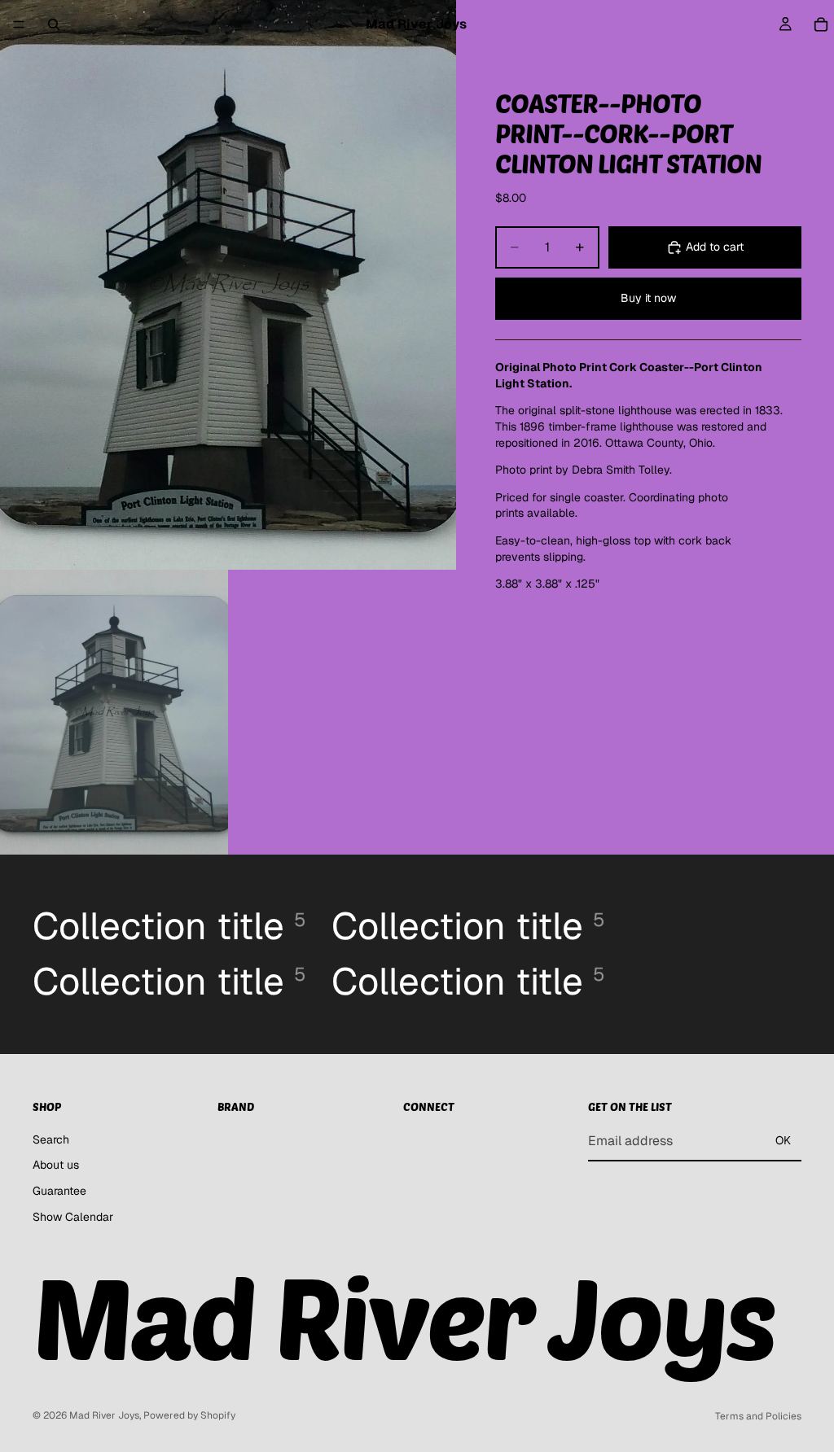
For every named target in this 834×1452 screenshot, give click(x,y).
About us (56, 1165)
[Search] (54, 24)
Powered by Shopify (189, 1415)
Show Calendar (73, 1216)
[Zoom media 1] (228, 285)
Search (51, 1139)
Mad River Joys (104, 1415)
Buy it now (648, 298)
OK (783, 1141)
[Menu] (18, 24)
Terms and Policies (758, 1416)
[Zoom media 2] (114, 712)
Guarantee (59, 1190)
